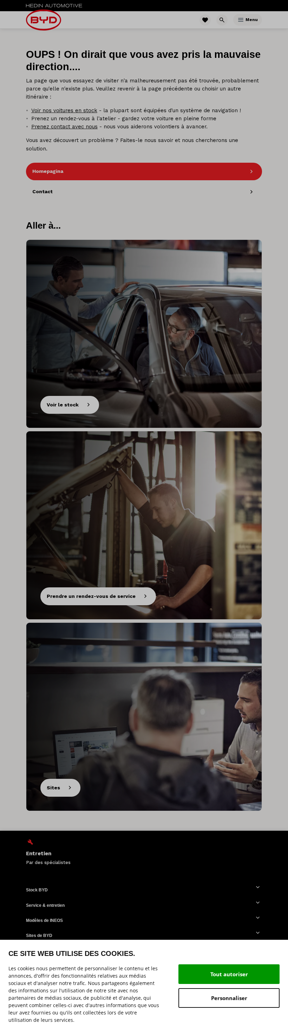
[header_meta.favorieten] (205, 20)
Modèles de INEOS (44, 920)
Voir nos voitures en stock (64, 110)
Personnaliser (229, 997)
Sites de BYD (39, 935)
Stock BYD (37, 890)
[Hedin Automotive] (54, 5)
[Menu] (240, 19)
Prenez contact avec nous (64, 126)
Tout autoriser (229, 974)
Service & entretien (45, 905)
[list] (144, 852)
